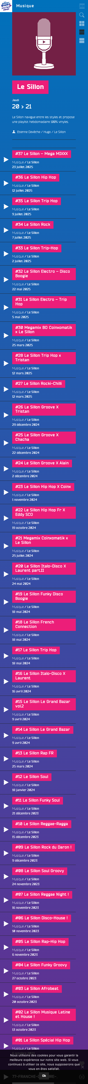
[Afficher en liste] (82, 32)
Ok (44, 1075)
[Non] (82, 1067)
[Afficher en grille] (82, 23)
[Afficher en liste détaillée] (82, 40)
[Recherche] (82, 15)
